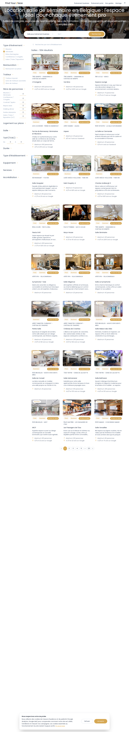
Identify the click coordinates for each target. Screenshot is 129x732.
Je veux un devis (53, 73)
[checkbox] (4, 49)
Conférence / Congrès (14, 57)
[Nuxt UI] (14, 3)
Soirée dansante (9, 112)
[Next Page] (92, 448)
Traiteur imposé (12, 78)
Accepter (100, 721)
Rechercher (96, 34)
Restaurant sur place (13, 69)
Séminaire (9, 52)
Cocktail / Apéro (9, 102)
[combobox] (40, 34)
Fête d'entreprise (12, 54)
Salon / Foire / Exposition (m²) (9, 116)
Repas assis (7, 106)
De (4, 142)
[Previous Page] (61, 448)
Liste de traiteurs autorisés (16, 81)
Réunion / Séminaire (7, 94)
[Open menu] (124, 3)
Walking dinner (8, 109)
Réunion (9, 49)
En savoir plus (60, 726)
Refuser (87, 721)
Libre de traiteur (12, 83)
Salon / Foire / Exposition (15, 59)
